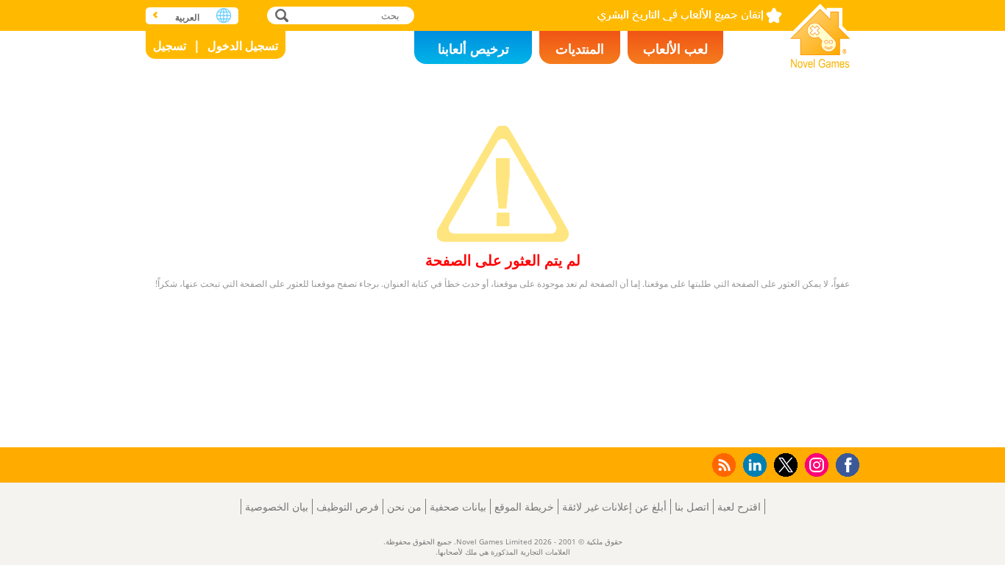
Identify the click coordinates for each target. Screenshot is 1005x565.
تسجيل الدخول (242, 46)
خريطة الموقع (524, 507)
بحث (279, 15)
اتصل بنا (692, 507)
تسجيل (169, 46)
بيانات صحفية (458, 507)
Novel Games (820, 31)
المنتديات (579, 48)
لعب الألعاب (675, 48)
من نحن (404, 507)
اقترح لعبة (739, 507)
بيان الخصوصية (276, 507)
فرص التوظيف (347, 507)
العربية (187, 17)
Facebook (844, 463)
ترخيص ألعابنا (473, 48)
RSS (723, 464)
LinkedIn (752, 465)
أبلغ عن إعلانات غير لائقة (614, 507)
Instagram (814, 464)
